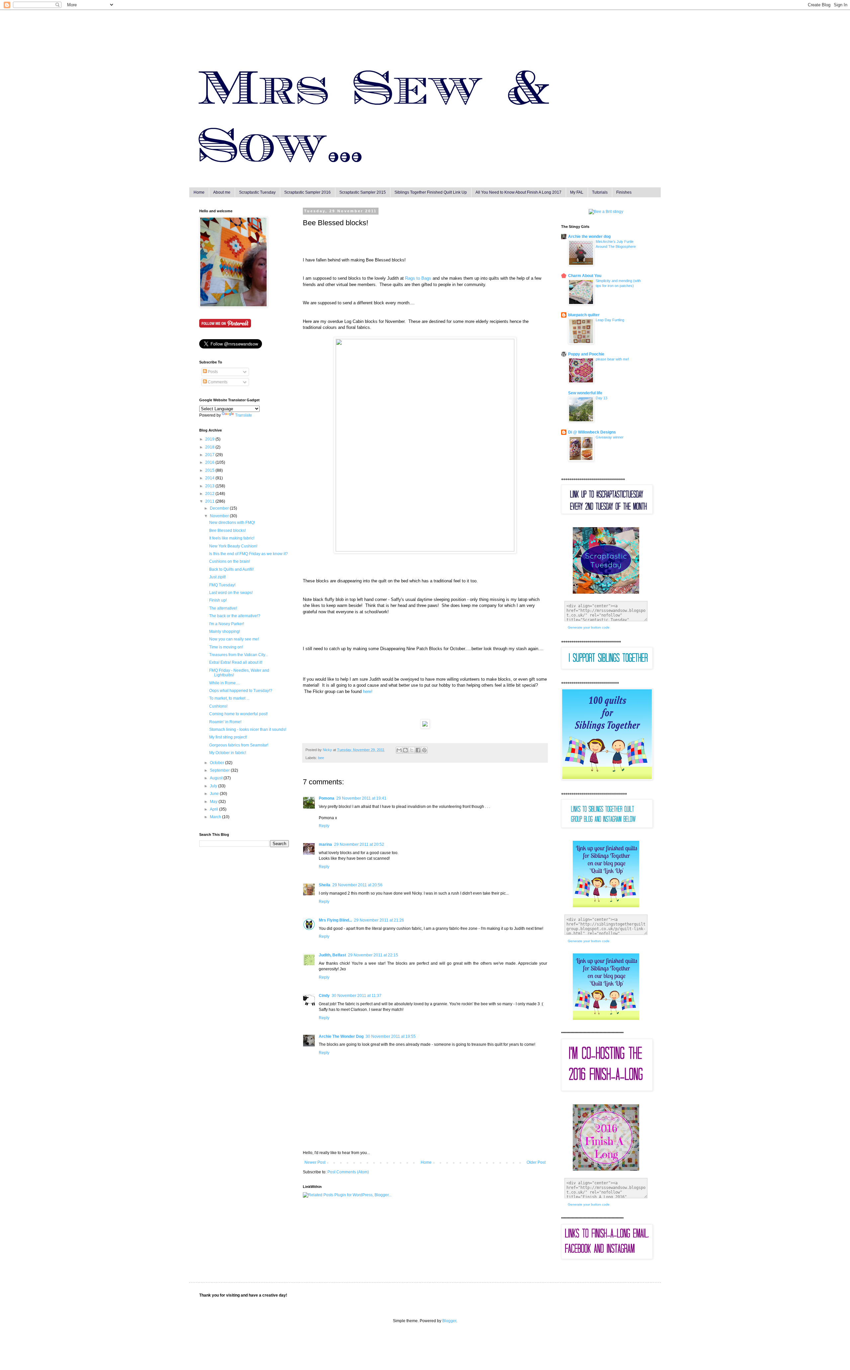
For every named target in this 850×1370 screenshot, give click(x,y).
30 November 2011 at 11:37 (357, 995)
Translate (243, 415)
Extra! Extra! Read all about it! (235, 662)
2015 (210, 470)
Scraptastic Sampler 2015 (362, 192)
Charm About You (584, 275)
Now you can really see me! (234, 639)
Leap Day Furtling (610, 320)
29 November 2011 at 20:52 (359, 844)
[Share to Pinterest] (424, 750)
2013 (210, 486)
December (220, 508)
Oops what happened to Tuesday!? (240, 690)
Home (199, 192)
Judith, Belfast (332, 955)
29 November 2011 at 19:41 (361, 798)
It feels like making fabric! (231, 538)
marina (325, 844)
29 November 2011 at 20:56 (357, 885)
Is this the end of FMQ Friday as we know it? (248, 553)
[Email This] (399, 750)
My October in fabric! (227, 752)
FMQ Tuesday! (222, 585)
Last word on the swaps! (231, 592)
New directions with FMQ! (232, 522)
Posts (212, 371)
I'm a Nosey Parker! (226, 624)
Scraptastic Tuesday (257, 192)
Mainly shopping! (224, 631)
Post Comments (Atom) (348, 1172)
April (214, 809)
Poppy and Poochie (586, 354)
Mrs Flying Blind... (335, 920)
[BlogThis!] (405, 750)
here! (368, 691)
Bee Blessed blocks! (227, 530)
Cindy (324, 995)
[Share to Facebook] (418, 750)
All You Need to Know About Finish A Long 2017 (518, 192)
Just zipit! (217, 577)
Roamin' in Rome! (225, 722)
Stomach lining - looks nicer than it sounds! (247, 729)
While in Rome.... (224, 683)
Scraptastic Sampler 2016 (307, 192)
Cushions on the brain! (229, 561)
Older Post (536, 1162)
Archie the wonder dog (589, 236)
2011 (210, 501)
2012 (210, 493)
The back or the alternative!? (234, 616)
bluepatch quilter (584, 315)
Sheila (324, 885)
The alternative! (223, 608)
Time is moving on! (226, 647)
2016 (210, 462)
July (214, 786)
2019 (210, 439)
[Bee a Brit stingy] (606, 211)
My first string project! (228, 737)
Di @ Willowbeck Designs (592, 432)
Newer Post (314, 1162)
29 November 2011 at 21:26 (379, 920)
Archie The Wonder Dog (341, 1036)
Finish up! (218, 600)
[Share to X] (411, 750)
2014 (210, 478)
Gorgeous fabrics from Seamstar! (238, 745)
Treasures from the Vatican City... (238, 654)
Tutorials (600, 192)
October (217, 762)
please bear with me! (612, 359)
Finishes (624, 192)
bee (321, 758)
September (220, 770)
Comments (217, 382)
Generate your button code (589, 627)
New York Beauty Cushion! (233, 546)
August (216, 778)
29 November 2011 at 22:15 (373, 955)
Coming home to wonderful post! (238, 714)
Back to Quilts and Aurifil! (231, 569)
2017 (210, 454)
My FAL (576, 192)
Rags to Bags (418, 278)
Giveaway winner (610, 437)
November (220, 516)
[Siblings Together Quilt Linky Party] (606, 1018)
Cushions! (218, 706)
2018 (210, 447)
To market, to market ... (229, 698)
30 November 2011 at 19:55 (391, 1036)
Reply (324, 826)
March (216, 817)
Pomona (326, 798)
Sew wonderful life (585, 393)
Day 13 (601, 398)
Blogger (449, 1321)
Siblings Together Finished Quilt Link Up (430, 192)
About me (221, 192)
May (214, 801)
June (215, 793)
